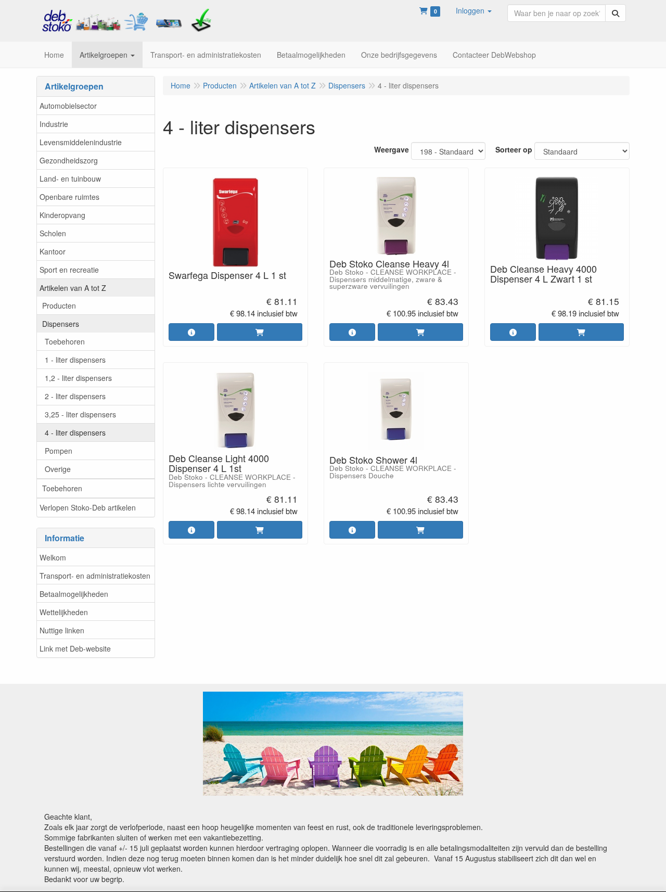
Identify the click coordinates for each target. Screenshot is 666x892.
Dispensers (60, 323)
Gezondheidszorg (69, 160)
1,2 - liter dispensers (78, 378)
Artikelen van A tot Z (73, 288)
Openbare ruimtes (69, 197)
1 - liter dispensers (75, 359)
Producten (59, 305)
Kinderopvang (62, 215)
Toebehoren (65, 341)
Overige (58, 469)
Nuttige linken (62, 630)
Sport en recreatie (69, 269)
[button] (473, 10)
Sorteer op (513, 149)
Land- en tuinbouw (70, 178)
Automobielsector (68, 105)
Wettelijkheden (64, 612)
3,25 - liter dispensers (80, 414)
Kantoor (53, 251)
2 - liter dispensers (75, 396)
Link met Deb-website (75, 648)
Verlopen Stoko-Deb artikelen (88, 507)
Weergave (391, 149)
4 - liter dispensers (75, 432)
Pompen (58, 450)
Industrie (54, 124)
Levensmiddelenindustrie (81, 142)
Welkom (53, 557)
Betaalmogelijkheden (74, 594)
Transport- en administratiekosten (95, 575)
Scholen (53, 233)
